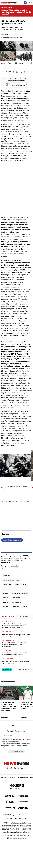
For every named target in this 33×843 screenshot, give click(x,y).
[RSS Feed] (25, 768)
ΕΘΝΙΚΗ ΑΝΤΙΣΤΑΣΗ (20, 584)
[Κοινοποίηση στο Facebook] (2, 71)
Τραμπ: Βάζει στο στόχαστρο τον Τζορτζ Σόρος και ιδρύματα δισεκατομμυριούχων (16, 653)
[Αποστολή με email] (28, 71)
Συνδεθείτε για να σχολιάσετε (12, 540)
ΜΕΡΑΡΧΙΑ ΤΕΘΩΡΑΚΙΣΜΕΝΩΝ (20, 593)
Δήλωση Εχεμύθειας (23, 777)
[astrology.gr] (23, 801)
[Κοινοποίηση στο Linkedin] (20, 71)
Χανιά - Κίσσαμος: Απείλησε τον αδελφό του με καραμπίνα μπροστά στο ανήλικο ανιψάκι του (16, 635)
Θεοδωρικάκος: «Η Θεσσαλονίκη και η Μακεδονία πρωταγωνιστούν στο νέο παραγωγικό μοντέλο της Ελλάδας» (14, 625)
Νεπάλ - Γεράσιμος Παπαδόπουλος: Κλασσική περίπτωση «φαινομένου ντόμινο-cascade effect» (8, 706)
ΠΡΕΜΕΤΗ (5, 602)
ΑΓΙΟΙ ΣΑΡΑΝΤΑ (16, 597)
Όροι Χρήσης (12, 777)
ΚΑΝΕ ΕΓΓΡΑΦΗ (15, 751)
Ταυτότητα (3, 777)
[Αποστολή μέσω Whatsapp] (17, 71)
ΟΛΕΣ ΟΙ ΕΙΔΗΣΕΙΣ (24, 669)
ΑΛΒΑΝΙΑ (5, 593)
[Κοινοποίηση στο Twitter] (6, 71)
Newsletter (15, 566)
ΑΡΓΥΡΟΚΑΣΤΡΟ (16, 602)
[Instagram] (14, 768)
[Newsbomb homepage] (9, 2)
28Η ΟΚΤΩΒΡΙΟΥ (7, 575)
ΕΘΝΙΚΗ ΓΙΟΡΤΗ (7, 584)
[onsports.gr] (23, 796)
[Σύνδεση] (25, 2)
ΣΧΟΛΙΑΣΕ (20, 63)
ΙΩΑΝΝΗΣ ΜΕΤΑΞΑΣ (16, 589)
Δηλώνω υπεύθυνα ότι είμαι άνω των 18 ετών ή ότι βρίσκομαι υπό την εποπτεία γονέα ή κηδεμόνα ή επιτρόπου (15, 745)
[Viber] (11, 768)
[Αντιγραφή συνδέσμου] (26, 63)
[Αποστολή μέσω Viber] (13, 71)
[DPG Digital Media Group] (16, 786)
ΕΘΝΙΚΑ (3, 63)
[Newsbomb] (16, 763)
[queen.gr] (10, 801)
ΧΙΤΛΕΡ (25, 606)
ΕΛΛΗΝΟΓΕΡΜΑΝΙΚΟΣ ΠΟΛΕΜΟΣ (11, 580)
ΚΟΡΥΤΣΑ (5, 597)
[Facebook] (7, 768)
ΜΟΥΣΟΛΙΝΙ (16, 606)
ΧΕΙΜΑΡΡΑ (5, 606)
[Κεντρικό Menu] (30, 2)
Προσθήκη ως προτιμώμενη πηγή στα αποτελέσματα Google (18, 84)
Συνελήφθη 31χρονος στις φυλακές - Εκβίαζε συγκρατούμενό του (15, 662)
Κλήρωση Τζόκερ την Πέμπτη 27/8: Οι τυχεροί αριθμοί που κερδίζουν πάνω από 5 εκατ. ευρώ (16, 12)
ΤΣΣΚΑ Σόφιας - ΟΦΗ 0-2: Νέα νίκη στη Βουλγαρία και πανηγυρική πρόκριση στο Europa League (14, 644)
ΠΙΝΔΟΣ (5, 589)
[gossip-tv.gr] (10, 796)
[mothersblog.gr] (10, 807)
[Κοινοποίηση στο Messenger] (10, 71)
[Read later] (31, 63)
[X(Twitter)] (18, 768)
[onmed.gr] (23, 807)
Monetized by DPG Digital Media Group (21, 814)
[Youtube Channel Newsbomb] (21, 768)
